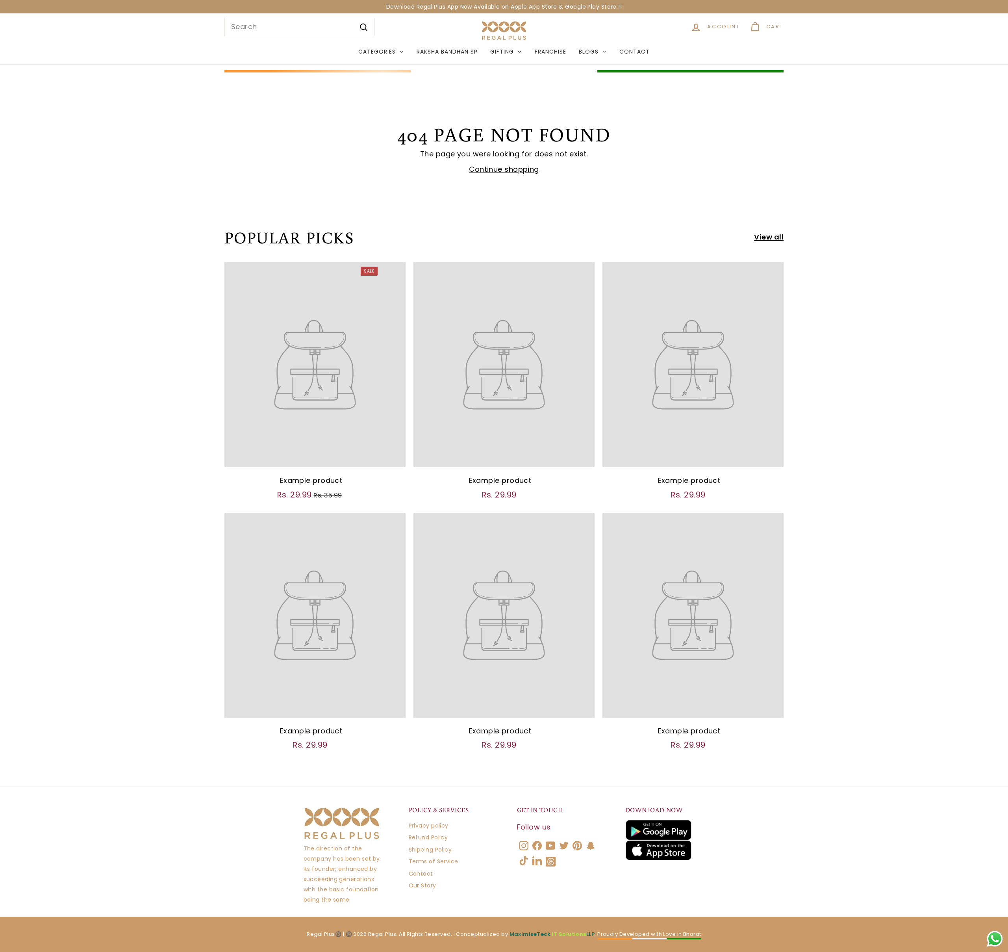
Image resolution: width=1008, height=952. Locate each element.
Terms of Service (433, 861)
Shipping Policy (430, 850)
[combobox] (299, 27)
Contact (421, 874)
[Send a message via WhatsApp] (995, 939)
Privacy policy (428, 826)
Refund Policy (428, 837)
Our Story (422, 885)
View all (769, 237)
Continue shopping (504, 169)
